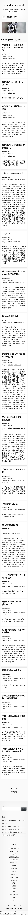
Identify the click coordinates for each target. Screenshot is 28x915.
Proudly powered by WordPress (14, 906)
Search (4, 806)
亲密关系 (21, 678)
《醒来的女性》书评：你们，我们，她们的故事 (12, 750)
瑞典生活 (10, 58)
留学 (14, 892)
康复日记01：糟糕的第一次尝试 (10, 829)
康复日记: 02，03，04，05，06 (10, 826)
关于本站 (16, 17)
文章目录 (9, 17)
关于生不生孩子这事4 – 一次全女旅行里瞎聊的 (13, 272)
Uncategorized (14, 851)
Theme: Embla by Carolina (14, 908)
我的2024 (6, 233)
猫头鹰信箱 (17, 533)
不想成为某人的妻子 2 (11, 670)
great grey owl (14, 5)
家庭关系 (10, 680)
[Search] (24, 809)
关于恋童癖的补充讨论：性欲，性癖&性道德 (13, 697)
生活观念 (22, 282)
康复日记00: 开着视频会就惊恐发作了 (12, 832)
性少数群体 (21, 706)
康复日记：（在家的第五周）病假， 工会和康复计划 (13, 47)
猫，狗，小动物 (14, 877)
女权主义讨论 (11, 282)
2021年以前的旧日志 (13, 586)
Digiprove (23, 914)
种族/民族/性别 (17, 365)
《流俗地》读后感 (10, 503)
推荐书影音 (22, 179)
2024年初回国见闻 (10, 316)
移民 (22, 428)
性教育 (3, 708)
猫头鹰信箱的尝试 (10, 525)
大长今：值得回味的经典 (12, 173)
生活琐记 (15, 242)
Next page (14, 792)
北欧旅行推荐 (22, 612)
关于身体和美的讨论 (12, 480)
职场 (14, 58)
